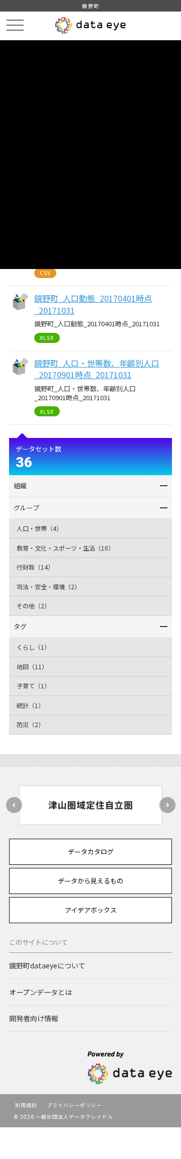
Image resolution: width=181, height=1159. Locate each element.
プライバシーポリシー (74, 1105)
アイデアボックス (91, 910)
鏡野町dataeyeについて (47, 965)
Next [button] (167, 805)
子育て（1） (33, 685)
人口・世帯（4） (39, 528)
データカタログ (91, 851)
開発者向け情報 (33, 1018)
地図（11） (32, 666)
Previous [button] (14, 805)
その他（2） (33, 605)
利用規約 (26, 1105)
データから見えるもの (90, 880)
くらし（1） (33, 647)
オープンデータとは (40, 992)
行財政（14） (35, 567)
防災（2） (30, 724)
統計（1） (30, 705)
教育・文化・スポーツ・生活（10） (65, 548)
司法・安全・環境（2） (48, 586)
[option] (90, 804)
